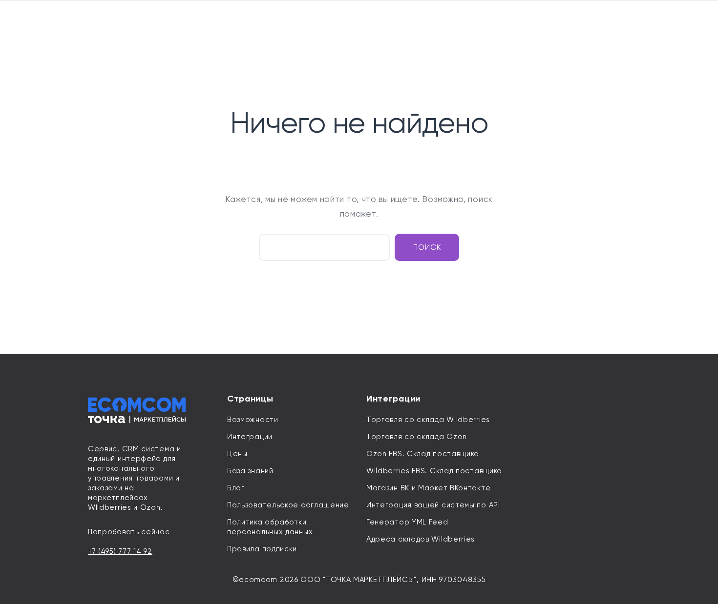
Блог (236, 487)
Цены (237, 453)
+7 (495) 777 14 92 (120, 551)
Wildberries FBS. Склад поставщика (434, 470)
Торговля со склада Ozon (416, 436)
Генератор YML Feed (407, 522)
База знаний (250, 470)
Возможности (252, 419)
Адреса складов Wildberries (420, 539)
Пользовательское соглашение (288, 505)
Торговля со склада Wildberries (428, 419)
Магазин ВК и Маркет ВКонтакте (428, 487)
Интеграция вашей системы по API (433, 505)
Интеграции (250, 436)
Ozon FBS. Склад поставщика (422, 453)
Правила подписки (262, 548)
